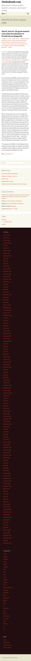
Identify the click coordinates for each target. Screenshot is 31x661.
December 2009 (7, 416)
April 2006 (5, 527)
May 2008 (5, 465)
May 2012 (5, 349)
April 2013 (5, 325)
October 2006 (6, 514)
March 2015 (6, 292)
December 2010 (7, 385)
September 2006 (7, 517)
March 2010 (6, 408)
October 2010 (6, 390)
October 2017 (6, 240)
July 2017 (5, 245)
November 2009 (7, 419)
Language (5, 590)
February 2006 (6, 530)
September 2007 (7, 486)
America (5, 556)
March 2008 (6, 470)
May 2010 (5, 403)
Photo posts (6, 598)
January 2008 (6, 476)
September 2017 (7, 243)
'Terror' (15, 38)
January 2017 (6, 253)
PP (4, 605)
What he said (5, 179)
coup (4, 569)
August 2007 (6, 488)
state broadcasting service (21, 44)
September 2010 (7, 393)
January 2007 (6, 507)
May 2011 (5, 375)
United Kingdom (21, 45)
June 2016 (5, 258)
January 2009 (6, 444)
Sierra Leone (6, 616)
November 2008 (7, 450)
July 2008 (5, 460)
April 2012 (5, 351)
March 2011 (6, 377)
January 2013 (6, 331)
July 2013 (5, 318)
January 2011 (6, 382)
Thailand (5, 624)
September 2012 (7, 341)
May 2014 (5, 300)
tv (3, 626)
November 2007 (7, 481)
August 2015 (6, 281)
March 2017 (6, 248)
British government (6, 40)
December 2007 (7, 478)
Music (4, 595)
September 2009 (7, 424)
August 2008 (6, 457)
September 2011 (7, 367)
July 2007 (5, 491)
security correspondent (7, 44)
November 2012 (7, 336)
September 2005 (7, 538)
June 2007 (5, 494)
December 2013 (7, 307)
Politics (5, 600)
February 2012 (6, 357)
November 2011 (7, 362)
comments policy (7, 221)
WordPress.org (7, 647)
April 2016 (5, 263)
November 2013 (7, 310)
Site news (5, 618)
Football (5, 580)
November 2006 (7, 512)
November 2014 (7, 294)
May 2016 (5, 261)
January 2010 (6, 413)
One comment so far (8, 154)
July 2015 (5, 284)
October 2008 (6, 452)
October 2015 (6, 276)
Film (4, 574)
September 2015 (7, 279)
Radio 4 (19, 42)
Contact (4, 224)
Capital (5, 564)
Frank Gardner (15, 40)
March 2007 (6, 501)
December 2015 (7, 271)
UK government (12, 45)
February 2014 (6, 305)
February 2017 (6, 250)
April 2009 (5, 437)
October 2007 (6, 483)
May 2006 (5, 525)
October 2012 (6, 338)
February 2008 (6, 473)
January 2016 (6, 269)
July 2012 (5, 344)
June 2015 (5, 287)
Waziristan (4, 47)
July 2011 (5, 369)
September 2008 (7, 455)
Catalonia (5, 567)
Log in (4, 640)
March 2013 (6, 328)
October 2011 (6, 364)
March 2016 (6, 266)
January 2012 (6, 359)
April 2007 (5, 499)
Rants (4, 611)
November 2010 (7, 388)
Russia (23, 42)
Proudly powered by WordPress (10, 657)
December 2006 (7, 509)
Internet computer (7, 587)
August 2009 (6, 426)
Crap (4, 572)
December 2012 (7, 333)
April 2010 (5, 406)
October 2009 (6, 421)
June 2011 (5, 372)
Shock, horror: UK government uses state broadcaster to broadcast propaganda (15, 33)
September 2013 (7, 315)
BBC (28, 38)
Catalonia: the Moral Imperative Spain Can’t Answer (14, 184)
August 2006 (6, 520)
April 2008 (5, 468)
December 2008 (7, 447)
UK (18, 38)
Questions (5, 608)
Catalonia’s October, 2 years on (9, 176)
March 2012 (6, 354)
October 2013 (6, 313)
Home (4, 585)
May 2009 (5, 434)
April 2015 (5, 289)
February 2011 (6, 380)
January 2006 (6, 532)
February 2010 (6, 411)
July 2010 (5, 398)
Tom (11, 47)
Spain (4, 621)
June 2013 (5, 320)
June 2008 (5, 463)
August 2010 (6, 395)
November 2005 (7, 535)
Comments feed (7, 645)
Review (5, 613)
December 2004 (7, 543)
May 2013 (5, 323)
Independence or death (7, 181)
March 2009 (6, 439)
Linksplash (5, 592)
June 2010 (5, 400)
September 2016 (7, 256)
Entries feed (6, 642)
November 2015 (7, 274)
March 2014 (6, 302)
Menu (3, 13)
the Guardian (5, 45)
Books (4, 561)
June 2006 (5, 522)
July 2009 (5, 429)
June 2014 (5, 297)
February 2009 (6, 442)
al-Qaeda (24, 38)
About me (13, 206)
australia (5, 559)
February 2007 (6, 504)
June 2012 (5, 346)
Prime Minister (13, 42)
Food (4, 577)
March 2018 (6, 237)
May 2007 (5, 496)
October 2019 (6, 235)
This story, (5, 52)
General (5, 582)
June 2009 (5, 432)
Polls (4, 603)
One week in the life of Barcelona (10, 173)
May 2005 (5, 540)
